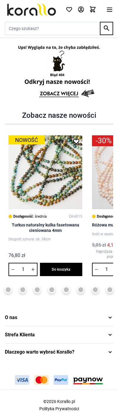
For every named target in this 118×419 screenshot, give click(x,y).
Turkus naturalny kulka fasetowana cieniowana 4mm (45, 228)
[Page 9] (66, 289)
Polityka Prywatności (59, 408)
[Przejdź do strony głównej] (31, 9)
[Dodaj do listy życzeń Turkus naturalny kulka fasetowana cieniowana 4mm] (76, 141)
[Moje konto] (80, 10)
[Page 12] (109, 289)
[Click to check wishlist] (69, 10)
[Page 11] (95, 289)
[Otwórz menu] (109, 9)
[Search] (106, 28)
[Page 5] (8, 289)
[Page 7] (37, 289)
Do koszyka (61, 269)
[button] (59, 317)
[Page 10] (80, 289)
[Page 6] (22, 289)
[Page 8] (51, 289)
